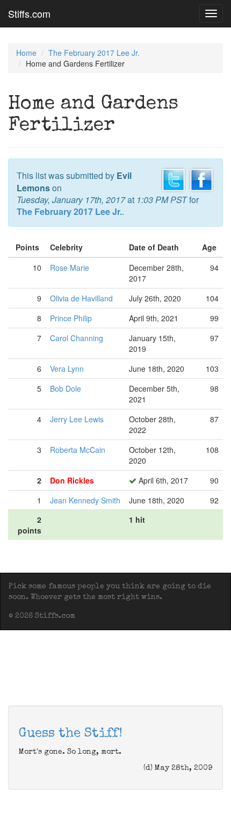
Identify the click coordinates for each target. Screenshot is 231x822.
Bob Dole (65, 388)
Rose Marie (69, 267)
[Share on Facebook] (201, 179)
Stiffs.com (29, 13)
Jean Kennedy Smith (85, 500)
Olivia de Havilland (81, 298)
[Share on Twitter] (173, 179)
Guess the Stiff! (70, 733)
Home (26, 52)
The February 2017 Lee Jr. (94, 52)
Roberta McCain (77, 449)
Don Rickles (72, 480)
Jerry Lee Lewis (77, 419)
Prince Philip (71, 318)
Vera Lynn (67, 368)
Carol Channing (76, 338)
